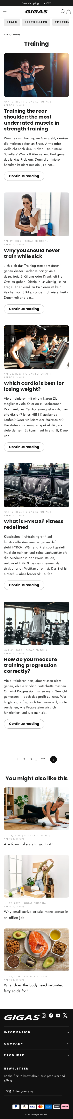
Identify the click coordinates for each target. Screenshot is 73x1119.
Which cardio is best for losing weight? (34, 386)
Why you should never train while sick (32, 253)
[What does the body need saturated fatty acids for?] (36, 949)
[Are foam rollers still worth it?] (36, 808)
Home (7, 34)
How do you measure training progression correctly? (30, 665)
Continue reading (24, 176)
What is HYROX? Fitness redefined (33, 524)
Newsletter (16, 1068)
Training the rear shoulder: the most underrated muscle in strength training (31, 119)
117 (43, 759)
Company (13, 1044)
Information (17, 1032)
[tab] (12, 22)
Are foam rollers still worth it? (29, 844)
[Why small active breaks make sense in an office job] (36, 876)
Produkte (14, 1055)
